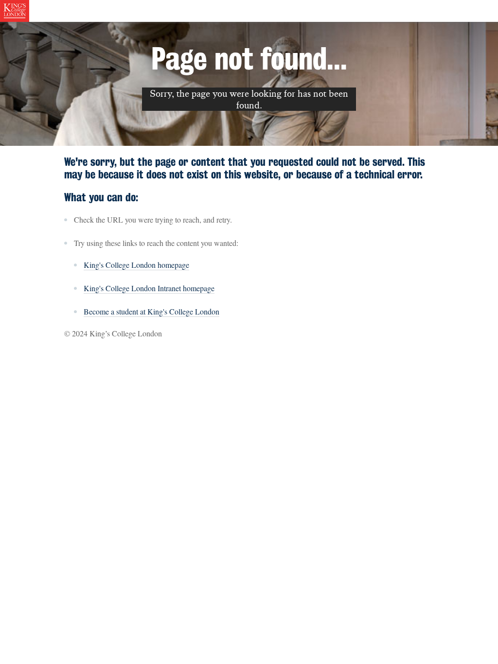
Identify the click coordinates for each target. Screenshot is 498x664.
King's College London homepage (136, 265)
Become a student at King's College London (151, 311)
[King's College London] (14, 9)
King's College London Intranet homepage (149, 288)
